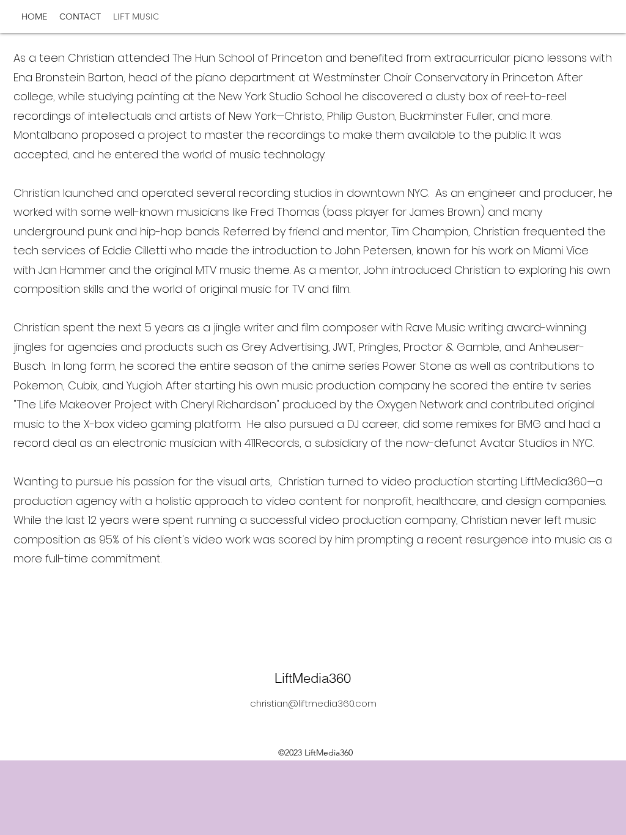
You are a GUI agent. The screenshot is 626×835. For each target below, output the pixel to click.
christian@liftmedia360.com (313, 703)
